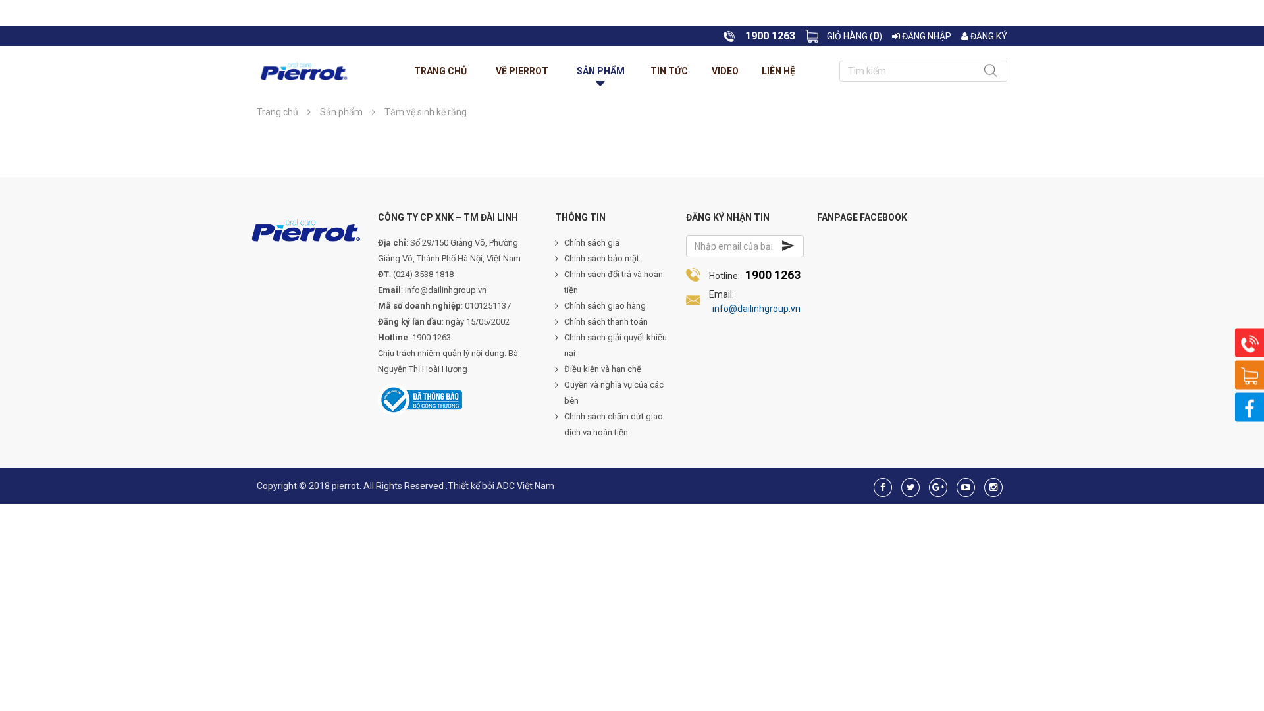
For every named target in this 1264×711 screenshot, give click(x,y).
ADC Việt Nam (525, 486)
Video (725, 71)
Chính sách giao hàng (605, 306)
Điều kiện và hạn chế (602, 369)
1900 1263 (773, 275)
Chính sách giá (591, 243)
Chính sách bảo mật (601, 258)
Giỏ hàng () (854, 36)
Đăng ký (987, 36)
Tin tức (669, 71)
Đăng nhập (925, 36)
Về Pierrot (522, 71)
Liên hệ (778, 71)
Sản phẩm (601, 71)
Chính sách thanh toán (606, 322)
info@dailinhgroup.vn (756, 308)
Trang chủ (440, 71)
